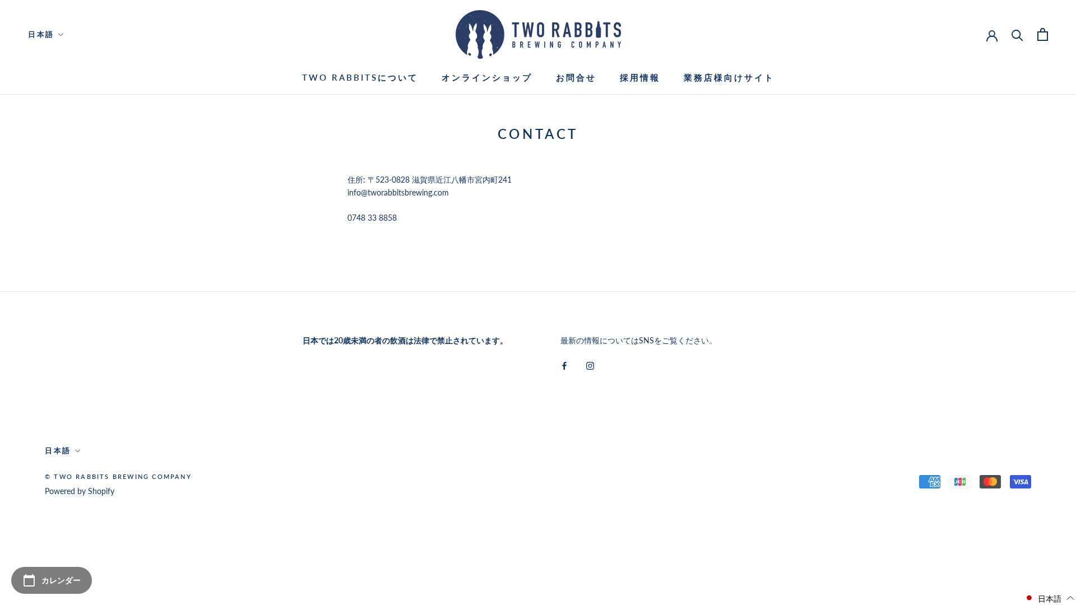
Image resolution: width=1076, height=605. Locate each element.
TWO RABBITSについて (360, 77)
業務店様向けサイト (729, 77)
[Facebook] (564, 364)
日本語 (41, 34)
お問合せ (576, 77)
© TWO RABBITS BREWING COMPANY (118, 476)
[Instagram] (590, 364)
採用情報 (640, 77)
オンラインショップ (487, 77)
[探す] (1017, 34)
